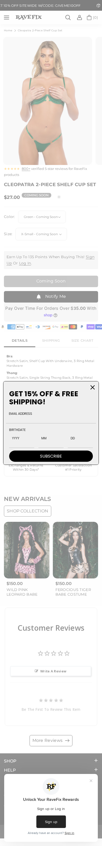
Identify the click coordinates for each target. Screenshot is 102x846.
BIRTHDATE (17, 430)
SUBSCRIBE (51, 456)
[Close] (92, 387)
